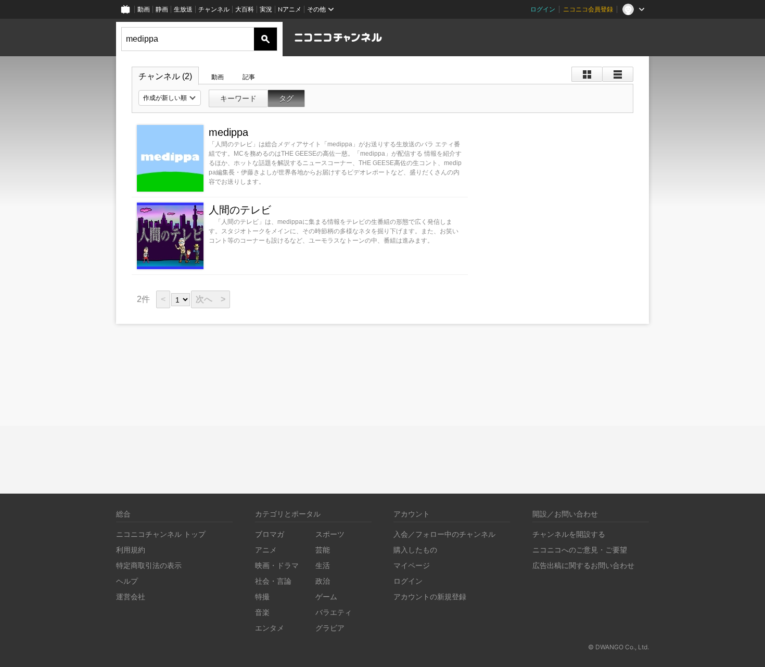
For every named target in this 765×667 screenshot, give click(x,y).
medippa (228, 132)
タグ (286, 98)
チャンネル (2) (165, 76)
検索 (265, 39)
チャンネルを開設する (568, 534)
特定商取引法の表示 (149, 565)
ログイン (542, 9)
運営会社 (130, 596)
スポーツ (330, 534)
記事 (249, 77)
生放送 (183, 9)
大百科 (244, 9)
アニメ (266, 549)
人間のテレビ (240, 210)
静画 (162, 9)
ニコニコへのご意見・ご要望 (579, 549)
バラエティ (333, 612)
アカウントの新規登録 (429, 596)
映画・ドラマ (277, 565)
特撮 (262, 596)
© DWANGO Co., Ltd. (618, 647)
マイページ (411, 565)
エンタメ (269, 627)
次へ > (210, 299)
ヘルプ (127, 580)
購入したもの (415, 549)
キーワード (238, 98)
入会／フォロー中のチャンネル (444, 534)
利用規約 (130, 549)
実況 (266, 9)
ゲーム (326, 596)
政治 (322, 580)
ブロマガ (269, 534)
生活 (322, 565)
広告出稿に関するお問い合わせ (583, 565)
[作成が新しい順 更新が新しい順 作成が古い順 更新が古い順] (169, 98)
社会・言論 (273, 580)
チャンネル (214, 9)
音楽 (262, 612)
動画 (143, 9)
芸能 (322, 549)
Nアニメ (289, 9)
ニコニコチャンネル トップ (161, 534)
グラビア (330, 627)
